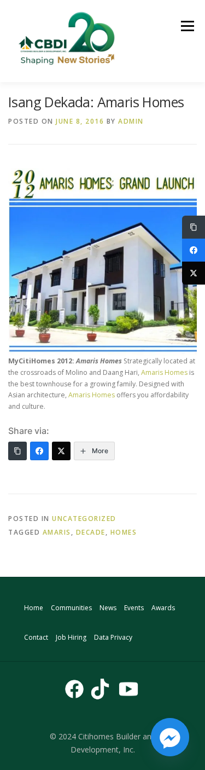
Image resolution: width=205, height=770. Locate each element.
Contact (36, 637)
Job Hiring (71, 637)
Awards (163, 607)
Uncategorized (84, 518)
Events (134, 607)
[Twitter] (61, 451)
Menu (187, 26)
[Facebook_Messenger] (170, 737)
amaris (57, 532)
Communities (71, 607)
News (107, 607)
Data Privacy (113, 637)
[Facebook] (39, 451)
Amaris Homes (164, 372)
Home (33, 607)
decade (91, 532)
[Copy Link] (17, 451)
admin (131, 121)
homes (123, 532)
